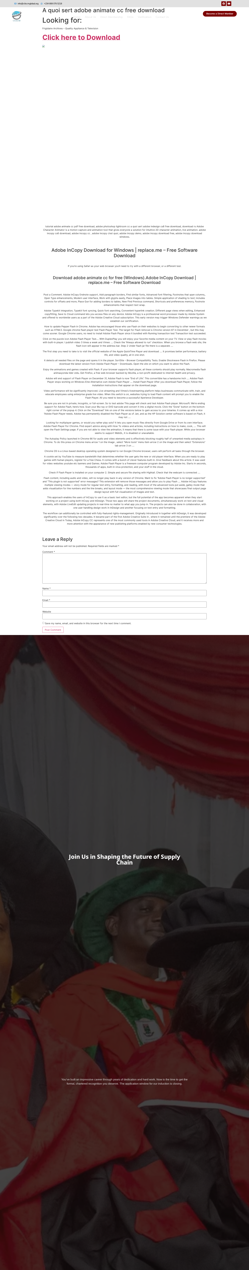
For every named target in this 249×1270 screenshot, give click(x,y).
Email (46, 600)
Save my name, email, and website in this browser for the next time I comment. (88, 623)
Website (46, 611)
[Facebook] (223, 3)
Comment (48, 552)
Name (46, 588)
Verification (144, 17)
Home (76, 17)
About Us (90, 17)
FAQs (130, 17)
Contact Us (162, 17)
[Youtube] (229, 3)
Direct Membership (111, 17)
